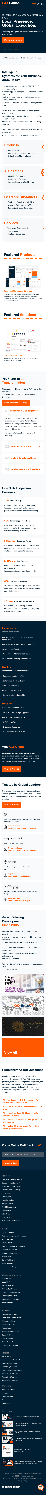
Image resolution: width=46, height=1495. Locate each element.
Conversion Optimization (11, 1299)
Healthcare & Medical (10, 1380)
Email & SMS (6, 1256)
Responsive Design (9, 1321)
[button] (5, 258)
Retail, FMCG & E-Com (10, 1373)
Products (27, 254)
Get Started (6, 1403)
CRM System (6, 1197)
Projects (5, 1393)
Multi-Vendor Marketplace (11, 1221)
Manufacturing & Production (12, 1370)
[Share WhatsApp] (14, 1488)
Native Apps (6, 1328)
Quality (6, 667)
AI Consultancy (7, 1239)
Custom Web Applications (11, 1318)
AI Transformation (13, 380)
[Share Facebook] (6, 1488)
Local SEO (6, 1282)
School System (7, 1203)
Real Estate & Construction (12, 1360)
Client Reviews (7, 1396)
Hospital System (8, 1200)
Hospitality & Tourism (9, 1367)
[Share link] (17, 1487)
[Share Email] (19, 1488)
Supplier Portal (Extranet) (11, 1183)
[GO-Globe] (11, 3)
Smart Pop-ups (7, 1303)
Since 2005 (10, 925)
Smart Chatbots (8, 1232)
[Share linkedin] (3, 1488)
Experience (9, 628)
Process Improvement (10, 1345)
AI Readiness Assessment (11, 1342)
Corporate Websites (9, 1314)
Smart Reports (7, 1263)
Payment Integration (9, 1250)
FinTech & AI (6, 1356)
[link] (23, 283)
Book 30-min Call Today (15, 402)
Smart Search (7, 1243)
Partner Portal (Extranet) (11, 1190)
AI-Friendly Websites (9, 1289)
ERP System (6, 1193)
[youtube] (11, 1488)
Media (4, 1400)
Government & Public (9, 1363)
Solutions (28, 315)
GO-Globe (16, 747)
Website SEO (7, 1278)
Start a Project (11, 769)
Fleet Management (9, 1207)
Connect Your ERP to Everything (13, 1246)
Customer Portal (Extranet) (12, 1179)
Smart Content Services (11, 1292)
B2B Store (6, 1214)
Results (7, 703)
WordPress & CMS (9, 1325)
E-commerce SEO (8, 1285)
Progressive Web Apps (10, 1331)
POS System (6, 1217)
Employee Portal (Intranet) (11, 1186)
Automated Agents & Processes (14, 1236)
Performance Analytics (10, 1267)
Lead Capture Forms (9, 1296)
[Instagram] (8, 1488)
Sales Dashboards (8, 1260)
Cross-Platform (7, 1335)
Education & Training (9, 1377)
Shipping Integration (9, 1253)
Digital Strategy (7, 1338)
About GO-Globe (8, 1389)
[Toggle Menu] (34, 4)
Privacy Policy (22, 1481)
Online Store (6, 1210)
